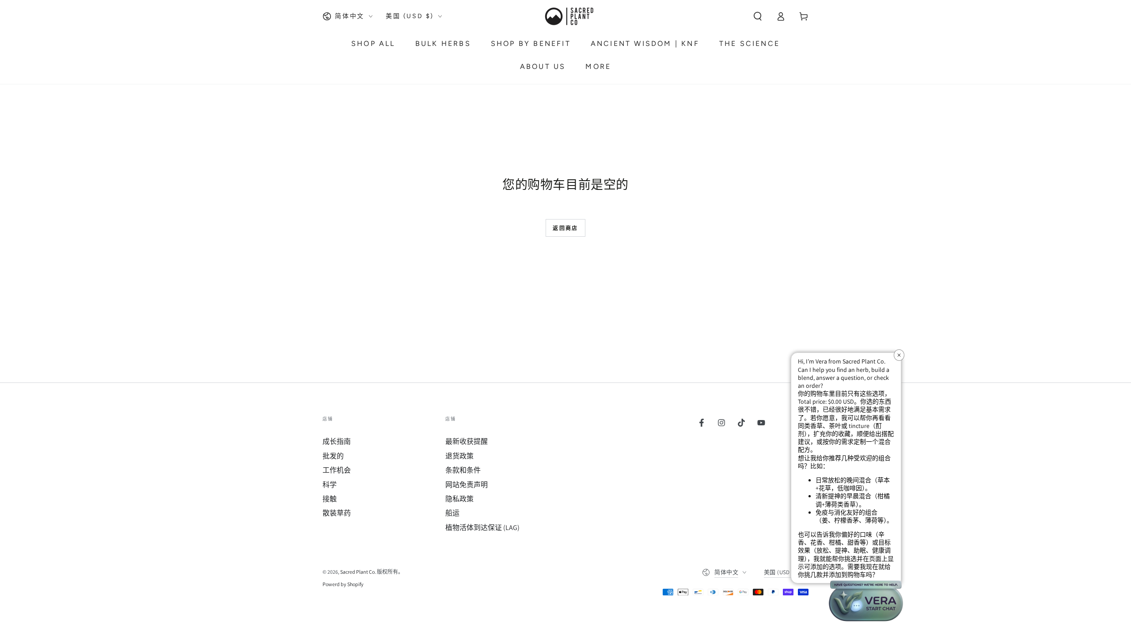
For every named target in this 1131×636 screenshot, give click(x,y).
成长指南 (337, 441)
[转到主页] (569, 16)
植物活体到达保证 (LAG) (482, 527)
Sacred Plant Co (357, 571)
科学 (330, 484)
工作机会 (337, 470)
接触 (330, 499)
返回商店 (565, 228)
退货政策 (459, 456)
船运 (452, 513)
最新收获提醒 (466, 441)
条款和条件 (463, 470)
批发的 (333, 456)
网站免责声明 (466, 484)
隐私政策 (459, 499)
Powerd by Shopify (343, 584)
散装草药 (337, 513)
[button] (757, 16)
